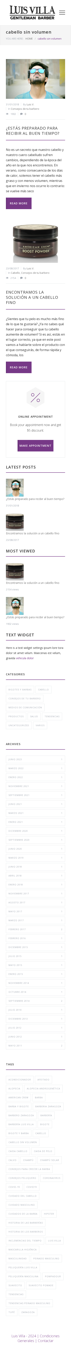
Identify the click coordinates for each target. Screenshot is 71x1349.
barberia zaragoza (48, 1106)
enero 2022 (35, 777)
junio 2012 (35, 1036)
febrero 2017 (35, 929)
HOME (29, 38)
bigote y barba (18, 1133)
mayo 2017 (35, 911)
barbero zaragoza (21, 1115)
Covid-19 (14, 1186)
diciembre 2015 (35, 947)
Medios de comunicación (25, 707)
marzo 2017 (35, 920)
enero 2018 (35, 884)
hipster (49, 1213)
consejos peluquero (22, 1177)
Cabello (15, 273)
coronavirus (51, 1177)
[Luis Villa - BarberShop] (32, 12)
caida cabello (17, 1151)
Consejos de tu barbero (25, 109)
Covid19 (31, 1186)
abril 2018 (35, 875)
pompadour (53, 1276)
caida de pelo (43, 1151)
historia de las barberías (25, 1222)
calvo (12, 1160)
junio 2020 (35, 848)
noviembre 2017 (35, 893)
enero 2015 (35, 973)
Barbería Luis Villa (21, 1124)
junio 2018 (35, 866)
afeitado (43, 1079)
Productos (16, 716)
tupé (11, 1312)
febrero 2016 (35, 938)
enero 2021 (35, 821)
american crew (18, 1097)
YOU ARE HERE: (14, 38)
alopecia (14, 1088)
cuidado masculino (21, 1204)
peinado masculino (46, 1258)
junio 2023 (35, 759)
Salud (34, 716)
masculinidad (17, 1258)
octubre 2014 (35, 991)
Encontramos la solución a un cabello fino (32, 297)
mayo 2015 (35, 965)
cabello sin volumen (22, 1142)
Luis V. (30, 104)
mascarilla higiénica (22, 1249)
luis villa (54, 1240)
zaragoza (28, 1312)
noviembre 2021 (35, 786)
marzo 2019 (35, 857)
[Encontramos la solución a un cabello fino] (35, 243)
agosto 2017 (35, 902)
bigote (45, 1124)
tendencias (15, 1294)
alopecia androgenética (43, 1088)
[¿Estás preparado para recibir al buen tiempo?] (35, 79)
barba (39, 1097)
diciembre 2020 (35, 830)
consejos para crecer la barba (29, 1169)
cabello (40, 1133)
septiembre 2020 (35, 839)
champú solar (49, 1160)
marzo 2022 (35, 768)
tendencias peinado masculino (29, 1303)
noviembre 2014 (35, 982)
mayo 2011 (35, 1045)
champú (28, 1160)
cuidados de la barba (22, 1213)
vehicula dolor (25, 658)
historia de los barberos (25, 1231)
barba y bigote (18, 1106)
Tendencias (52, 716)
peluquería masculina (23, 1276)
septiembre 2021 (35, 795)
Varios (40, 725)
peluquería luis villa (22, 1267)
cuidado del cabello (22, 1195)
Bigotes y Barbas (20, 689)
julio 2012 (35, 1027)
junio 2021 (35, 804)
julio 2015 (35, 956)
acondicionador (19, 1079)
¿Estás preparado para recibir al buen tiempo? (32, 130)
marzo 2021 (35, 812)
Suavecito (15, 1285)
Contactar (45, 1340)
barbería (46, 1115)
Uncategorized (18, 725)
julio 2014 (35, 1009)
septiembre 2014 (35, 1000)
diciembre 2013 (35, 1018)
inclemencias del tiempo (25, 1240)
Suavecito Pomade (41, 1285)
